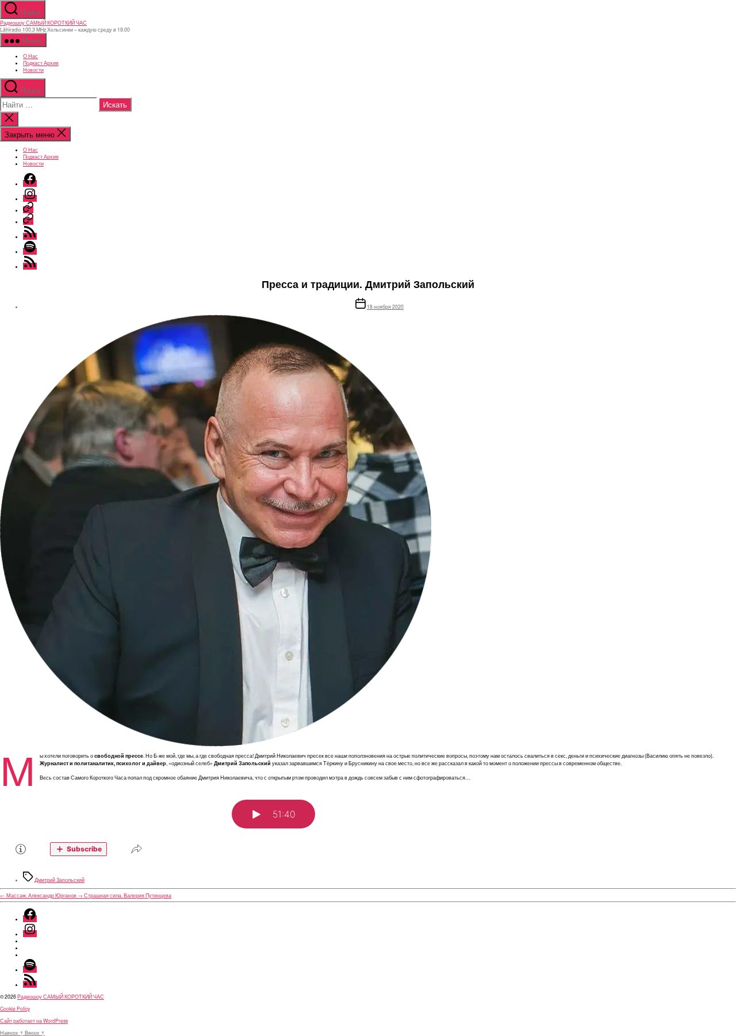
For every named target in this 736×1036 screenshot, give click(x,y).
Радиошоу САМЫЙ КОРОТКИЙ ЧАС (43, 22)
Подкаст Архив (41, 62)
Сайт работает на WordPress (34, 1020)
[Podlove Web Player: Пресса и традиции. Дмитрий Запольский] (368, 825)
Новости (33, 69)
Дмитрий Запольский (59, 879)
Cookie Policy (15, 1008)
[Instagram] (30, 198)
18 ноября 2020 (385, 306)
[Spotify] (30, 251)
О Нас (30, 55)
